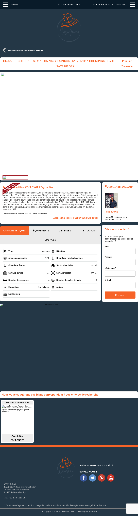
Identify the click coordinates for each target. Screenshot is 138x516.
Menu (14, 4)
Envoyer (120, 295)
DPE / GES (50, 240)
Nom (107, 245)
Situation (89, 230)
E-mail (108, 279)
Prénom (108, 257)
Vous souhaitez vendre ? (110, 4)
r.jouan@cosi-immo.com (116, 217)
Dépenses (65, 230)
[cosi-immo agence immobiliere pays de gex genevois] (83, 478)
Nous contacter (69, 4)
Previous (4, 124)
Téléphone (110, 268)
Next (133, 124)
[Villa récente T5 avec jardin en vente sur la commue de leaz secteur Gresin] (17, 419)
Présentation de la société (96, 465)
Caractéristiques (14, 230)
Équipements (41, 230)
